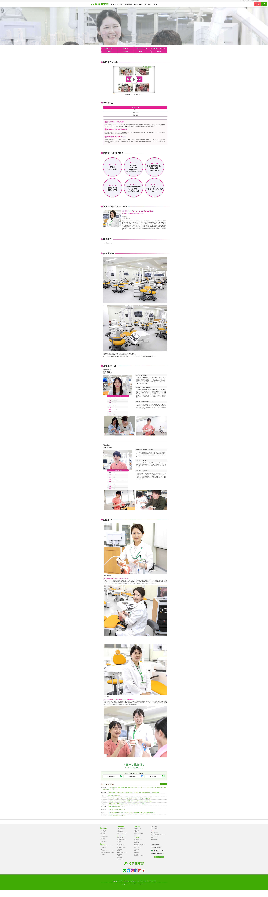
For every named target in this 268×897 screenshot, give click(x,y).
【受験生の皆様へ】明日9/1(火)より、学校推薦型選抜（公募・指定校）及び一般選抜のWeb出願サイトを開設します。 (134, 792)
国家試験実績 (129, 4)
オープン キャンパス (257, 4)
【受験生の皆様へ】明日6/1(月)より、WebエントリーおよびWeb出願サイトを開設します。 (128, 803)
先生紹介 (159, 52)
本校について (114, 4)
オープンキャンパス (111, 776)
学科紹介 (121, 4)
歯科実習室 (125, 52)
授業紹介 (109, 52)
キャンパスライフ (138, 4)
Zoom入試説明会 (133, 776)
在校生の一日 (142, 52)
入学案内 (154, 4)
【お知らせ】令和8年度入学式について (116, 809)
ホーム (102, 825)
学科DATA (125, 48)
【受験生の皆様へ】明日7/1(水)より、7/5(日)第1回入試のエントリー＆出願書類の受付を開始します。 (130, 798)
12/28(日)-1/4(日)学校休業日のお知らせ (116, 815)
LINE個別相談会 (153, 776)
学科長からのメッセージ (159, 48)
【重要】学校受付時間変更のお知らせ (116, 806)
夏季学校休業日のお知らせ (114, 795)
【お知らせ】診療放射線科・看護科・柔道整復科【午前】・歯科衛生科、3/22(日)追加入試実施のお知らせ (131, 812)
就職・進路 (148, 4)
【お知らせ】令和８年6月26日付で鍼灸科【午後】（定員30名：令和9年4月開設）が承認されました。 (130, 801)
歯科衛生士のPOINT (142, 48)
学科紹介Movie (109, 48)
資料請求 (264, 4)
